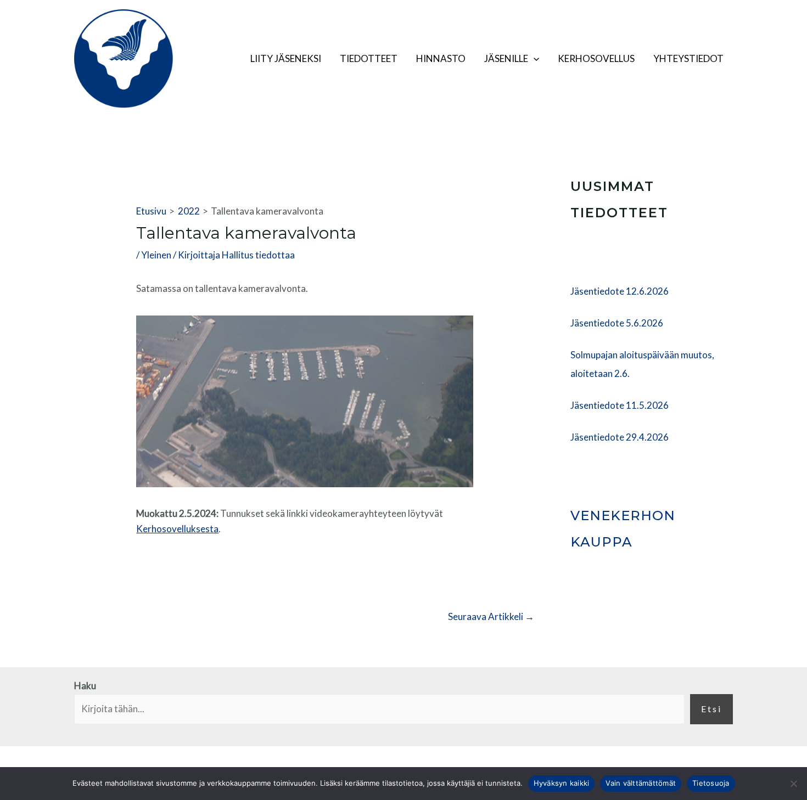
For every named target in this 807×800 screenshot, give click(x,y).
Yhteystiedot (688, 58)
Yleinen (156, 255)
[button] (533, 58)
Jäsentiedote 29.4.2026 (619, 437)
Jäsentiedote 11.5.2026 (619, 405)
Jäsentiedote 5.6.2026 (616, 323)
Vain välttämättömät (641, 783)
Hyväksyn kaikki (562, 783)
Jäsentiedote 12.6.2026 (619, 291)
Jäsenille (506, 58)
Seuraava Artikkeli (491, 616)
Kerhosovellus (596, 58)
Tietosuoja (711, 783)
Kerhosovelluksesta (177, 528)
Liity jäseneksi (285, 58)
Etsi (711, 708)
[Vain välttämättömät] (793, 783)
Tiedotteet (368, 58)
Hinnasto (441, 58)
